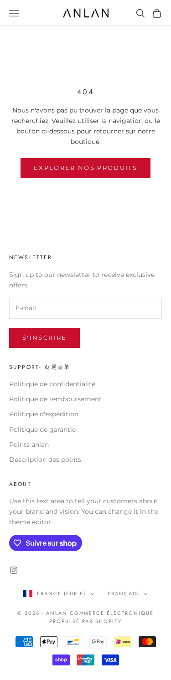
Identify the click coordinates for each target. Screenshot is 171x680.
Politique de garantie (42, 429)
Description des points (45, 459)
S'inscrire (44, 337)
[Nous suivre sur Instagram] (13, 570)
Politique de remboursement (55, 399)
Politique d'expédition (43, 414)
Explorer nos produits (85, 167)
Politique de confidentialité (52, 384)
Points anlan (29, 444)
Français (123, 593)
